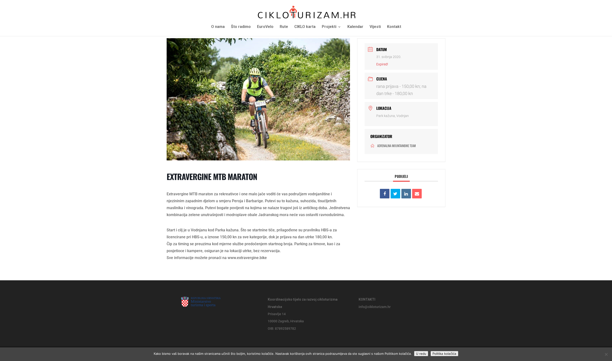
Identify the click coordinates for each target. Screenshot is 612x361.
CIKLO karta (305, 27)
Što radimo (241, 27)
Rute (284, 27)
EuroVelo (265, 27)
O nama (218, 27)
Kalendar (355, 27)
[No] (606, 354)
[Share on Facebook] (384, 193)
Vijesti (375, 27)
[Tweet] (395, 193)
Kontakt (394, 27)
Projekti (329, 27)
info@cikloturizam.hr (375, 307)
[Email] (417, 193)
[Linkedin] (406, 193)
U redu (421, 354)
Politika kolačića (444, 354)
